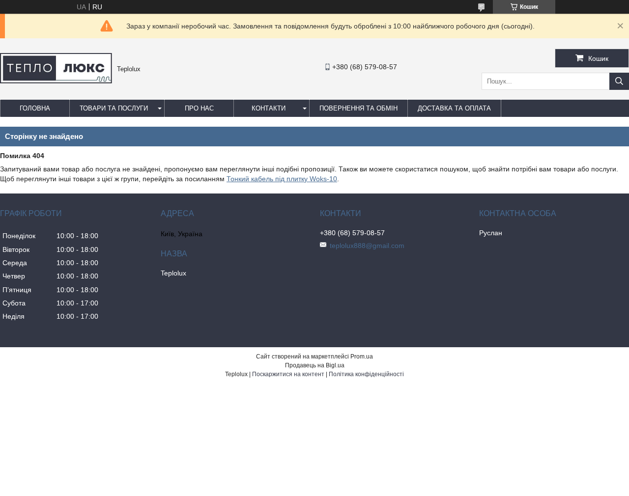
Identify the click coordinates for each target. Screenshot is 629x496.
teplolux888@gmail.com (367, 245)
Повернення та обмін (358, 108)
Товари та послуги (114, 108)
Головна (35, 108)
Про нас (199, 108)
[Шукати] (619, 81)
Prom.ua (361, 356)
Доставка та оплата (454, 108)
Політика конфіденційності (366, 374)
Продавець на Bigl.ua (314, 365)
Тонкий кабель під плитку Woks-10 (282, 179)
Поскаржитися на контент (288, 374)
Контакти (269, 108)
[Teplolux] (56, 81)
